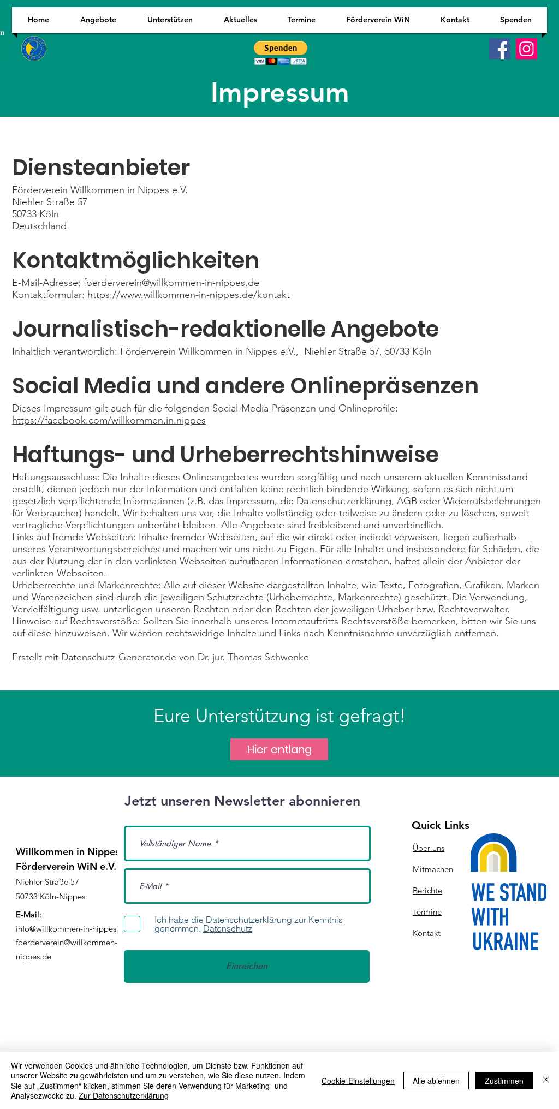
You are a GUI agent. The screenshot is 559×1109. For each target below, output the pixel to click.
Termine (427, 912)
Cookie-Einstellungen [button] (358, 1080)
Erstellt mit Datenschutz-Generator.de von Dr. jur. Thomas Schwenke (160, 657)
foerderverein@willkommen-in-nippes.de (171, 283)
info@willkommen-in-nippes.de (72, 928)
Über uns (428, 848)
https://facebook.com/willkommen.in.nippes (109, 420)
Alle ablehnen (436, 1080)
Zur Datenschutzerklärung (124, 1095)
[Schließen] (545, 1080)
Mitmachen (433, 869)
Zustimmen (504, 1080)
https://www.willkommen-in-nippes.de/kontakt (188, 295)
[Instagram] (526, 48)
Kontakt (427, 933)
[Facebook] (499, 48)
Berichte (427, 890)
